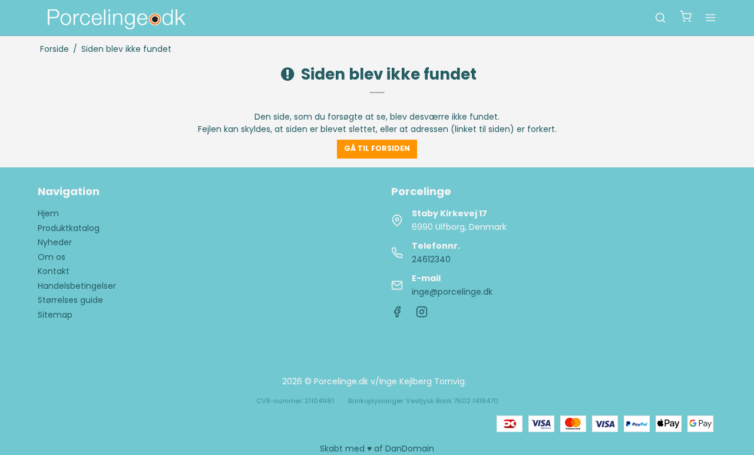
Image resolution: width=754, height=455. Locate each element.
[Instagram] (422, 315)
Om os (51, 257)
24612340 (431, 259)
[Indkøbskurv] (686, 18)
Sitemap (55, 315)
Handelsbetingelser (77, 286)
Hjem (48, 213)
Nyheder (55, 242)
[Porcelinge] (115, 17)
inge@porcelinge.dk (452, 292)
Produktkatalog (69, 228)
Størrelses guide (70, 300)
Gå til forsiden (377, 148)
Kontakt (54, 271)
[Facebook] (397, 315)
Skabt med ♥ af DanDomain (377, 448)
